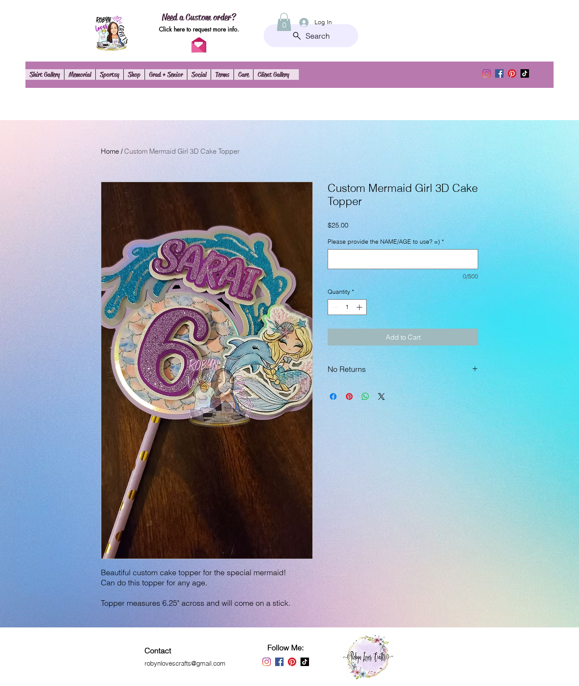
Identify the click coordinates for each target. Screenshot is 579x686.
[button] (284, 22)
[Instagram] (486, 73)
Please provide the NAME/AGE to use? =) (386, 241)
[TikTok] (525, 73)
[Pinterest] (512, 73)
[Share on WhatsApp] (365, 396)
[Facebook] (499, 73)
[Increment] (360, 307)
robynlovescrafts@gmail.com (185, 663)
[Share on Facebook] (333, 396)
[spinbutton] (347, 307)
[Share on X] (381, 396)
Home (110, 151)
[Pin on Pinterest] (349, 396)
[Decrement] (334, 307)
